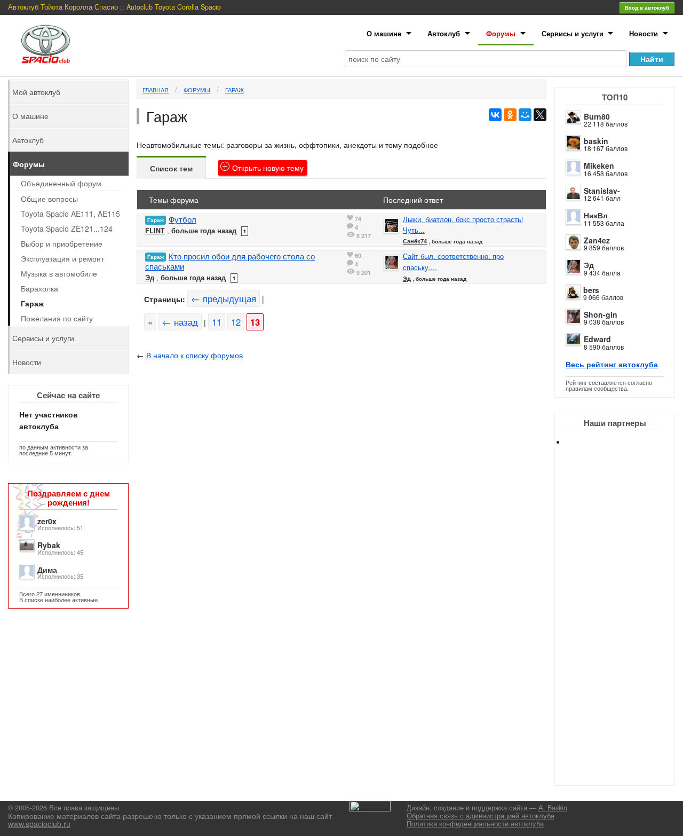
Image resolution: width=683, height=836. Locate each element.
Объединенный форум (61, 183)
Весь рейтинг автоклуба (612, 364)
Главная (155, 89)
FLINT (155, 230)
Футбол (182, 219)
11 (216, 322)
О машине (384, 33)
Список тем (171, 168)
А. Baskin (552, 808)
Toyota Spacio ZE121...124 (67, 228)
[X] (540, 114)
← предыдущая (223, 298)
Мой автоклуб (36, 91)
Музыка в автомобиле (59, 273)
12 (236, 322)
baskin (596, 141)
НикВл (596, 215)
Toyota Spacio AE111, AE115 (70, 213)
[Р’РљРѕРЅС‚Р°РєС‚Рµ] (495, 114)
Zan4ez (597, 240)
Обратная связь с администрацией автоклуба (480, 816)
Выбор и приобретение (61, 243)
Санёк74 (415, 240)
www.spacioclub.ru (39, 823)
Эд (589, 264)
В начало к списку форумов (194, 355)
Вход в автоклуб (647, 7)
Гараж (234, 89)
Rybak (48, 545)
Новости (643, 33)
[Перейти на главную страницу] (46, 44)
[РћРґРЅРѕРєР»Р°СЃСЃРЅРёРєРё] (510, 114)
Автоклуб (443, 33)
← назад (180, 322)
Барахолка (39, 288)
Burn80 (597, 116)
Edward (597, 339)
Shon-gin (600, 314)
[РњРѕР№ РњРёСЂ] (525, 114)
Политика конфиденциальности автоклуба (475, 824)
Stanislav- (602, 190)
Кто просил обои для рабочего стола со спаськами (230, 261)
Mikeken (599, 165)
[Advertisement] (624, 624)
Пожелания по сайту (57, 318)
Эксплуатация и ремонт (62, 258)
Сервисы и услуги (572, 33)
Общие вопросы (49, 198)
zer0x (47, 521)
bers (591, 290)
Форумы (500, 33)
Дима (47, 569)
